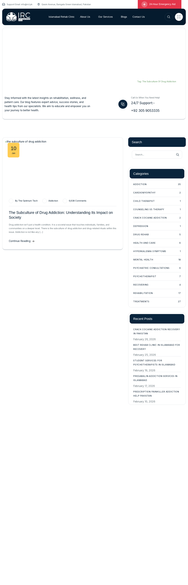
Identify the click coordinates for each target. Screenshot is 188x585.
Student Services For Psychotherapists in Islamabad (154, 362)
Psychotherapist (157, 276)
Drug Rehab (157, 234)
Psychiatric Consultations (157, 268)
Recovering (157, 284)
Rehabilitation (157, 293)
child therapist (157, 201)
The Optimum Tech (28, 200)
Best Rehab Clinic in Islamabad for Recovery (156, 347)
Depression (157, 226)
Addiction (53, 200)
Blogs (170, 77)
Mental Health (157, 259)
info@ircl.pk (26, 4)
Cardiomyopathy (157, 192)
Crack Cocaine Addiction (157, 217)
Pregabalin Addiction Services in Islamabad (155, 378)
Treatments (157, 301)
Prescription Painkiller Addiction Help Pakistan (156, 393)
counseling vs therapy (157, 209)
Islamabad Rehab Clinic (149, 77)
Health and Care (157, 242)
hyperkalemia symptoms (157, 251)
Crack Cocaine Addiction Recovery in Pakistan (156, 331)
